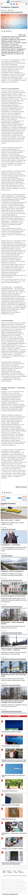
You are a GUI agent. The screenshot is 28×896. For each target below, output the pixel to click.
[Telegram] (7, 31)
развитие (13, 685)
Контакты (21, 872)
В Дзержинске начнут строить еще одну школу (13, 675)
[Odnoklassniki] (5, 31)
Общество (10, 872)
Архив (2, 12)
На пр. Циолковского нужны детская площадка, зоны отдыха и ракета (12, 701)
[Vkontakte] (2, 31)
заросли (10, 580)
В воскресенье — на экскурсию (10, 545)
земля (14, 606)
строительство (23, 659)
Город (13, 12)
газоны (10, 529)
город (14, 659)
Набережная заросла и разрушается (12, 571)
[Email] (9, 31)
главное (7, 606)
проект (6, 555)
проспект (19, 711)
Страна (3, 872)
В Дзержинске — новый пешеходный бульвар (12, 622)
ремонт (20, 580)
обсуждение (14, 711)
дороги (17, 659)
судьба (20, 606)
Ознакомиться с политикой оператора (10, 894)
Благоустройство (7, 12)
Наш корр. (11, 10)
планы (10, 685)
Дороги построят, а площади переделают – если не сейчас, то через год (14, 649)
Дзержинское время (18, 12)
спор (17, 606)
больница (3, 606)
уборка (14, 529)
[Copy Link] (11, 31)
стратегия (18, 685)
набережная (15, 580)
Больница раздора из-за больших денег (13, 596)
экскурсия (10, 555)
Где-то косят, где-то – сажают (10, 520)
